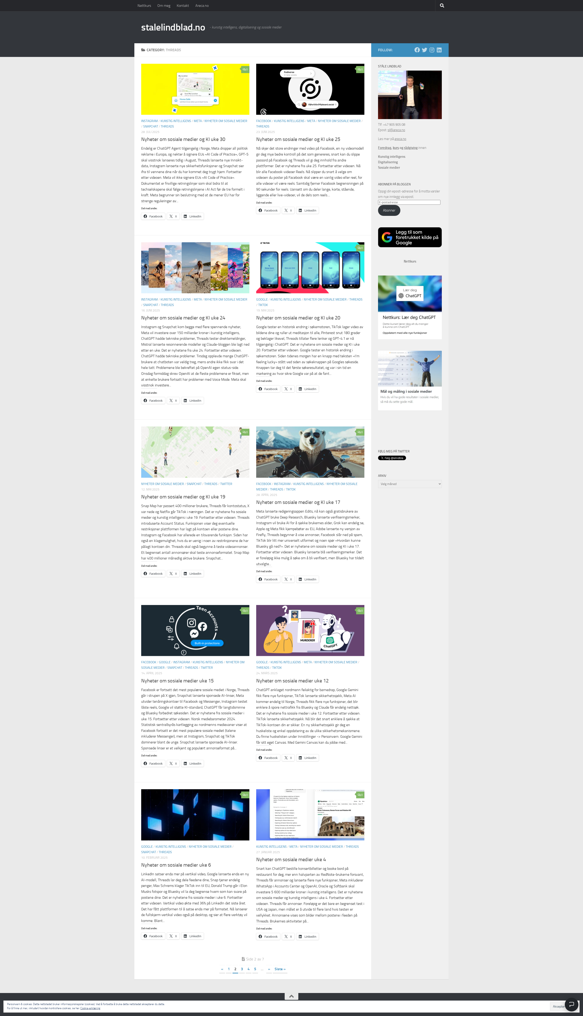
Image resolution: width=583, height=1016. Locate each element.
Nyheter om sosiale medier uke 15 (177, 681)
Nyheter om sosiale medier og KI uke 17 (298, 502)
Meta (198, 121)
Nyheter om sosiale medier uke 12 (292, 681)
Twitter (226, 484)
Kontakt (183, 5)
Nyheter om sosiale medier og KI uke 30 (183, 139)
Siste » (280, 969)
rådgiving (411, 148)
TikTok (263, 305)
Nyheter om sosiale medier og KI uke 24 (183, 318)
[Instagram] (432, 50)
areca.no (400, 139)
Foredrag (384, 148)
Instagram (149, 121)
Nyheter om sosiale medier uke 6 (176, 865)
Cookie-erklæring (90, 1008)
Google (262, 299)
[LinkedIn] (439, 50)
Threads (167, 126)
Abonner (389, 210)
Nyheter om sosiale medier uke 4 (291, 860)
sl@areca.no (396, 130)
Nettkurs (144, 5)
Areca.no (202, 5)
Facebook (263, 121)
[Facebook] (417, 50)
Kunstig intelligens (176, 121)
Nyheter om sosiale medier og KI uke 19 (183, 497)
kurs (396, 148)
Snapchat (150, 126)
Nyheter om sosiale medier (226, 121)
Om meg (163, 5)
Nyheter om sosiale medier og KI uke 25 (298, 139)
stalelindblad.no (173, 27)
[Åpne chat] (571, 1004)
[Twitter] (424, 50)
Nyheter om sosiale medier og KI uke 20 (298, 318)
